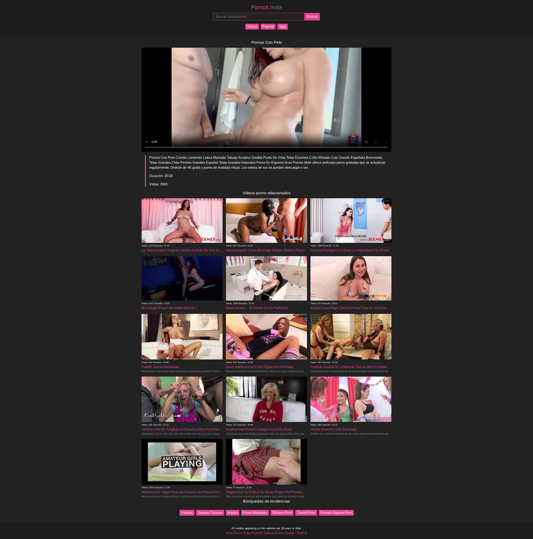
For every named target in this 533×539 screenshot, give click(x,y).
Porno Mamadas (255, 512)
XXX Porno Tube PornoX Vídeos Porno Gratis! (260, 533)
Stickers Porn (282, 512)
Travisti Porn (306, 512)
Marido (233, 512)
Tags (282, 26)
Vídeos (252, 26)
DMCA (302, 533)
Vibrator (187, 512)
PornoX (266, 7)
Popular (268, 26)
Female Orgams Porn (336, 512)
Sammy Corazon (210, 512)
